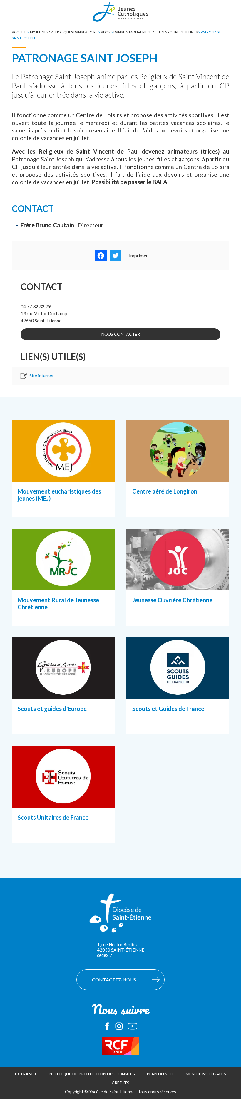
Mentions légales (206, 1073)
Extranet (26, 1073)
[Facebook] (101, 255)
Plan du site (160, 1073)
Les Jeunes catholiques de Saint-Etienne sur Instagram (119, 1026)
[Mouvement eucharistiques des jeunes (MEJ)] (63, 474)
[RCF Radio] (120, 1046)
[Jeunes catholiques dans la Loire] (120, 15)
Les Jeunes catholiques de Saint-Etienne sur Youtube (132, 1026)
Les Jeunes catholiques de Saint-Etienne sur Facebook (107, 1026)
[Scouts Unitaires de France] (63, 800)
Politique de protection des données (91, 1073)
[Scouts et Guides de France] (177, 691)
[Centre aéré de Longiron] (177, 474)
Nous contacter (120, 334)
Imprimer (138, 255)
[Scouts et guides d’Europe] (63, 691)
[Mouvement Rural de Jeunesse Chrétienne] (63, 583)
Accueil (19, 32)
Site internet (41, 375)
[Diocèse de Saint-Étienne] (120, 916)
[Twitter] (115, 255)
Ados (105, 32)
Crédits (120, 1082)
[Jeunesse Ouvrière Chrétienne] (177, 583)
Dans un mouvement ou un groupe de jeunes (155, 32)
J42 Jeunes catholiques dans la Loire (63, 32)
